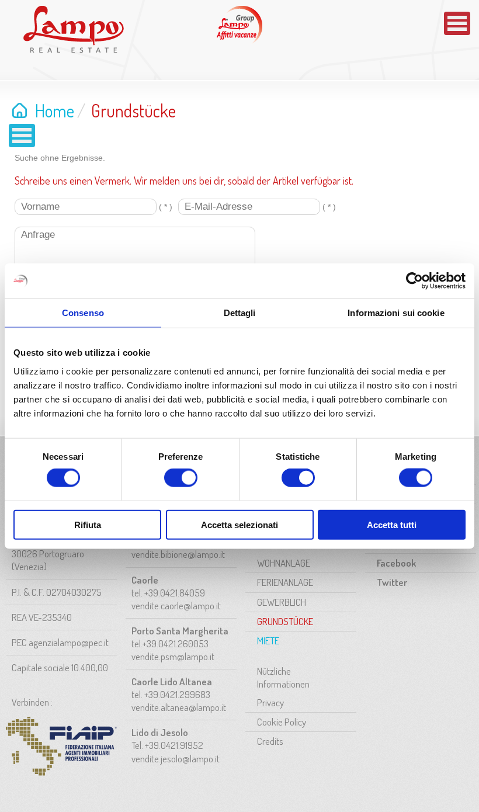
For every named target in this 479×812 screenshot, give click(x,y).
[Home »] (73, 29)
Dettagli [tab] (240, 313)
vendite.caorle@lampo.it (176, 605)
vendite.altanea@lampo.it (178, 707)
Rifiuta (87, 524)
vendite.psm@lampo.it (172, 656)
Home (54, 110)
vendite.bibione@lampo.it (178, 554)
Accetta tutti (391, 524)
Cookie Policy (281, 722)
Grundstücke (285, 621)
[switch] (180, 478)
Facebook (396, 563)
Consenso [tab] (83, 313)
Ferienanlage (285, 582)
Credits (270, 741)
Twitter (392, 582)
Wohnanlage (283, 563)
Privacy (270, 702)
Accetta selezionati (239, 524)
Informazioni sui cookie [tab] (396, 313)
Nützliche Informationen (283, 677)
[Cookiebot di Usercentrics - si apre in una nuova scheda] (414, 281)
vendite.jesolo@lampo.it (175, 758)
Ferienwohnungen (239, 25)
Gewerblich (281, 602)
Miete (268, 640)
